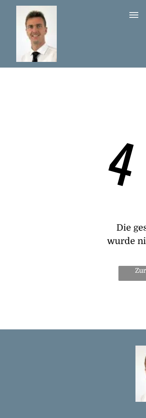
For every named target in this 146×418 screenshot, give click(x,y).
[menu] (134, 15)
